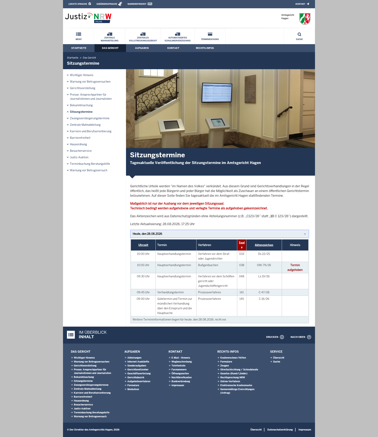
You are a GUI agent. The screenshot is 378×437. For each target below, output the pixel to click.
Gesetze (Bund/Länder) (233, 373)
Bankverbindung (180, 381)
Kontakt (300, 4)
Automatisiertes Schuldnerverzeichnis (178, 39)
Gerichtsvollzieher (137, 369)
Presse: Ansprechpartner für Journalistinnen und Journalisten (91, 97)
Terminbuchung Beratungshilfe (90, 164)
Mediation (133, 389)
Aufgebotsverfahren (138, 381)
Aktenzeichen (264, 245)
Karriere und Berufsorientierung (90, 131)
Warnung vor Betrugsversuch (88, 170)
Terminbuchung (210, 39)
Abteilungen (134, 357)
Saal (242, 242)
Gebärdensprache (106, 4)
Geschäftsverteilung (139, 373)
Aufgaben (142, 48)
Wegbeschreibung (181, 361)
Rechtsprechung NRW (232, 377)
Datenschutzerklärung (280, 429)
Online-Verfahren (230, 381)
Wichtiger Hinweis (81, 75)
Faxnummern (178, 369)
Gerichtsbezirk (135, 377)
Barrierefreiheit (137, 4)
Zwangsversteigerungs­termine (89, 118)
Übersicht (278, 357)
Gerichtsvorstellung (82, 88)
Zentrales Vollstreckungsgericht (143, 39)
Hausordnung (78, 144)
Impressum (177, 385)
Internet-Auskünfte (138, 361)
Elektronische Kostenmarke (236, 385)
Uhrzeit (143, 245)
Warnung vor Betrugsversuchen (90, 81)
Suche (299, 39)
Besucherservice (81, 151)
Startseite (78, 48)
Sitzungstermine (81, 112)
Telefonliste (178, 365)
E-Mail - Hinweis (180, 357)
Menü (79, 39)
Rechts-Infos (205, 48)
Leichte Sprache (78, 4)
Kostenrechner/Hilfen (233, 357)
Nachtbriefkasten (181, 377)
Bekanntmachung (81, 105)
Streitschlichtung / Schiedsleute (239, 369)
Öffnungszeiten (180, 373)
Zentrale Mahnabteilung (110, 39)
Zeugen (224, 365)
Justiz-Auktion (79, 157)
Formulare (133, 385)
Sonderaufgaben (136, 365)
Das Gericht (110, 48)
